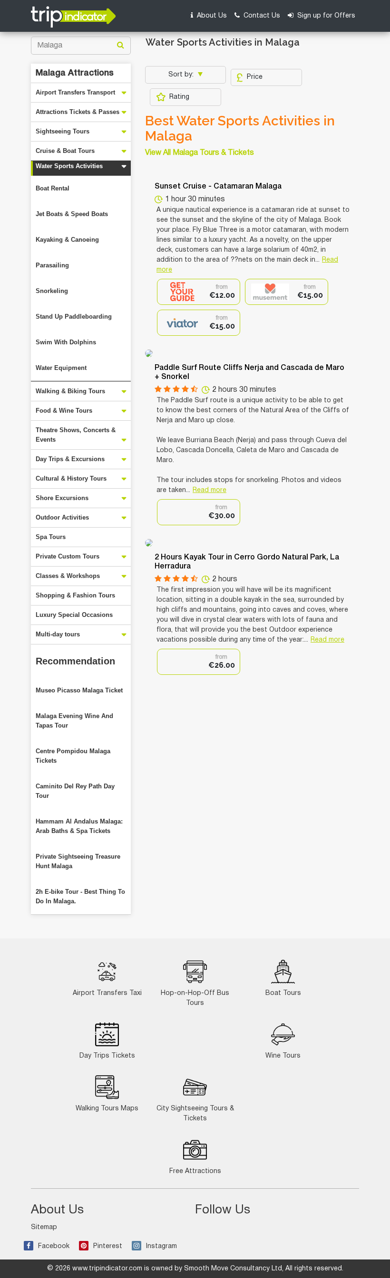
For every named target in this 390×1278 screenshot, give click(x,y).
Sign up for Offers (325, 16)
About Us (211, 16)
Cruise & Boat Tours (65, 150)
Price (255, 77)
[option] (198, 292)
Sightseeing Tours (62, 131)
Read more (209, 490)
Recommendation (75, 661)
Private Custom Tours (67, 556)
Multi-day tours (58, 634)
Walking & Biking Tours (70, 391)
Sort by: (181, 75)
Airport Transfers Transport (75, 92)
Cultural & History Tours (71, 478)
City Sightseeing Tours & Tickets (195, 1114)
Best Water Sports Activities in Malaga (240, 129)
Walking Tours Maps (107, 1109)
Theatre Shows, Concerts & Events (76, 434)
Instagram (161, 1246)
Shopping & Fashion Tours (75, 595)
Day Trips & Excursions (70, 459)
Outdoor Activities (62, 517)
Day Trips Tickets (107, 1056)
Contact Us (261, 16)
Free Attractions (195, 1171)
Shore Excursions (62, 498)
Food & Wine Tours (64, 410)
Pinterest (107, 1246)
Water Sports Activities (69, 166)
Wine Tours (283, 1056)
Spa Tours (51, 536)
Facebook (53, 1246)
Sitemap (44, 1227)
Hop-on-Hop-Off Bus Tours (195, 998)
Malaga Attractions (75, 73)
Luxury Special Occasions (74, 614)
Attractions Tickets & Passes (77, 111)
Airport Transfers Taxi (107, 993)
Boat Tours (283, 993)
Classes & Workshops (68, 575)
